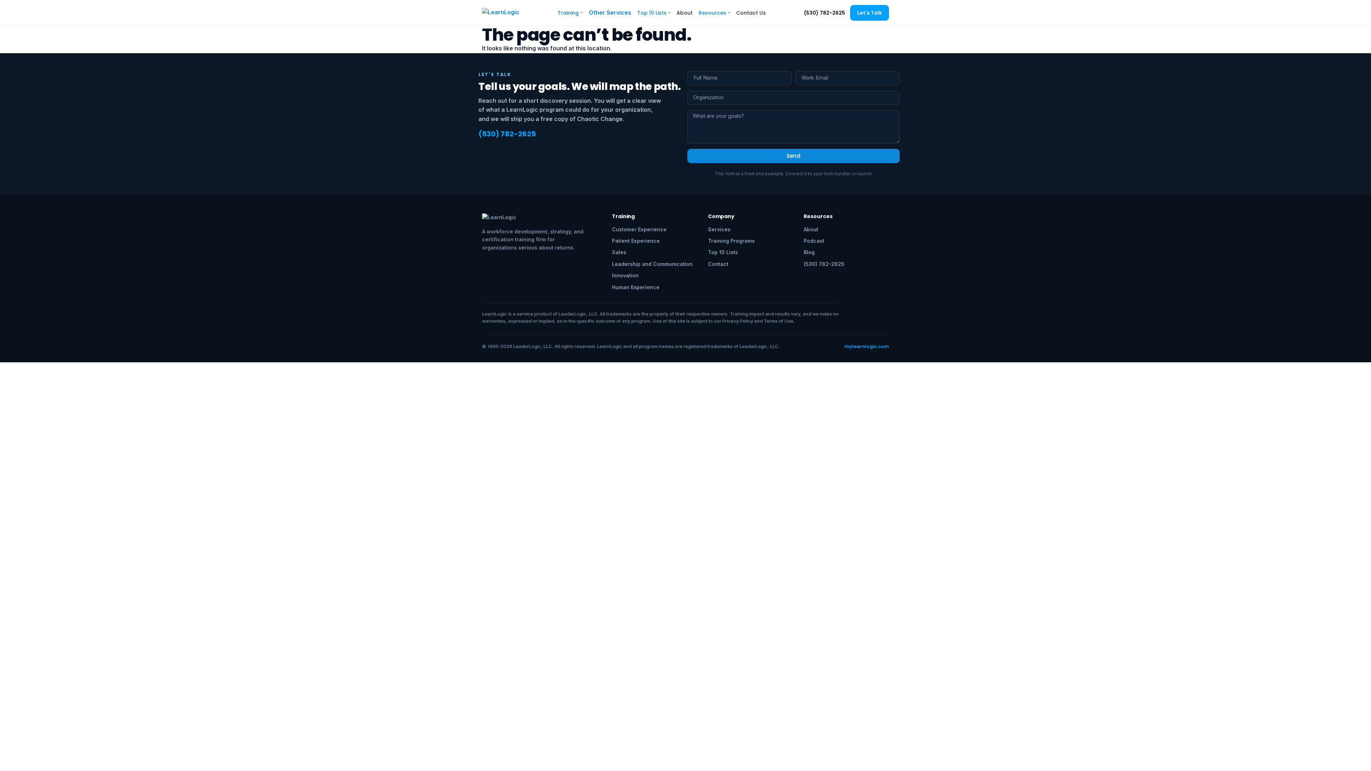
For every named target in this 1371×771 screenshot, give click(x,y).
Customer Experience (639, 229)
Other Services (610, 12)
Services (719, 229)
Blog (809, 252)
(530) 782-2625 (824, 12)
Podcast (814, 241)
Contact (718, 264)
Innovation (625, 275)
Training (568, 12)
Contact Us (751, 12)
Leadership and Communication (652, 264)
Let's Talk (869, 12)
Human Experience (635, 287)
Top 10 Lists (652, 12)
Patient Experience (636, 241)
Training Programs (731, 241)
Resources (712, 12)
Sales (619, 252)
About (685, 12)
